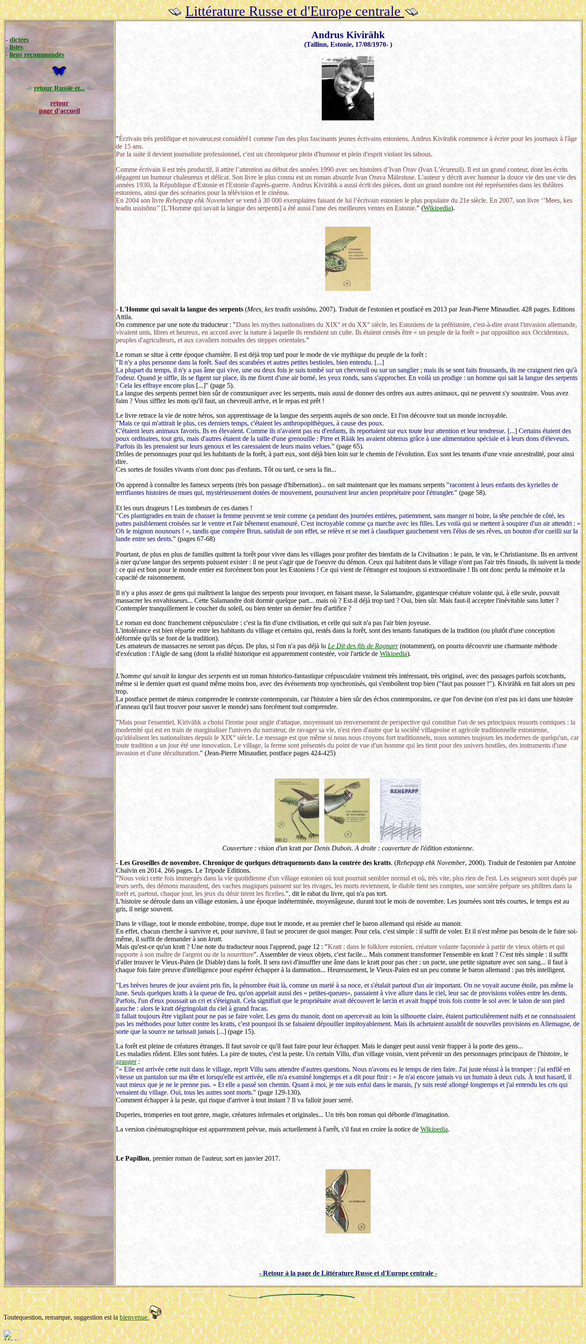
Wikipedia (437, 208)
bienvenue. (134, 1317)
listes (16, 47)
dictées (19, 39)
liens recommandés (36, 54)
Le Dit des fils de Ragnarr (363, 646)
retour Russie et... (59, 88)
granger (126, 1061)
